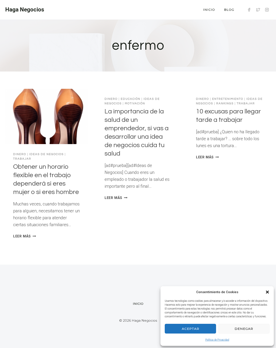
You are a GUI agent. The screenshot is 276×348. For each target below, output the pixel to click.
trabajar (22, 158)
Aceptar (190, 329)
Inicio (209, 10)
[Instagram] (267, 10)
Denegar (244, 329)
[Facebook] (249, 10)
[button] (267, 292)
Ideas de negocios (46, 154)
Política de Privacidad (217, 339)
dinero (19, 154)
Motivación (135, 103)
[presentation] (46, 116)
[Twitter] (258, 10)
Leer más (24, 236)
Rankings (225, 103)
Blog (229, 10)
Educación (130, 98)
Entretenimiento (227, 98)
